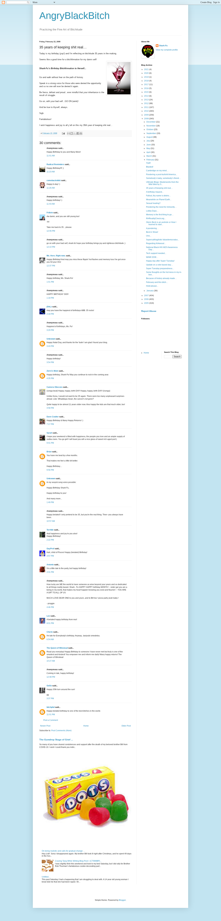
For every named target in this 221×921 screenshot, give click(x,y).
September (151, 133)
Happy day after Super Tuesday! (160, 261)
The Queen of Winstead (57, 648)
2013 (146, 100)
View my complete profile (167, 50)
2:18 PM (50, 314)
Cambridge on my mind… (157, 170)
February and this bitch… (157, 282)
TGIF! (148, 163)
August (149, 137)
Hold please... (152, 286)
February (150, 160)
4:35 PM (50, 378)
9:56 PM (50, 470)
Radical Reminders (55, 164)
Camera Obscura (54, 387)
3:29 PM (50, 330)
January (150, 291)
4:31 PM (50, 572)
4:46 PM (50, 607)
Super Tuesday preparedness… (160, 268)
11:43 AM (51, 204)
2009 (146, 115)
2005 (146, 303)
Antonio (50, 565)
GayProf (50, 548)
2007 (146, 295)
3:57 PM (50, 556)
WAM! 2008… (152, 257)
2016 (146, 88)
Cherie (50, 632)
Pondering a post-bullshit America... (161, 174)
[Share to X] (74, 133)
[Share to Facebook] (77, 133)
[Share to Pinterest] (81, 133)
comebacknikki (54, 180)
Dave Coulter (53, 417)
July (148, 141)
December (151, 122)
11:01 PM (51, 714)
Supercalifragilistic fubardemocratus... (162, 240)
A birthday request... (154, 192)
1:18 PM (50, 298)
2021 (146, 69)
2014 (146, 96)
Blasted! (149, 167)
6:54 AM (50, 639)
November (151, 126)
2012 (146, 103)
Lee (48, 616)
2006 (146, 299)
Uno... (148, 236)
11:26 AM (51, 188)
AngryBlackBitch (74, 15)
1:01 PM (50, 282)
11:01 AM (51, 156)
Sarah (49, 433)
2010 (146, 111)
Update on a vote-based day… (159, 265)
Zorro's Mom (52, 371)
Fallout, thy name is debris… (158, 196)
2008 (146, 118)
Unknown (51, 339)
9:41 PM (50, 443)
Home (86, 726)
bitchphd (51, 707)
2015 (146, 92)
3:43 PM (50, 346)
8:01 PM (50, 623)
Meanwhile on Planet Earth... (158, 199)
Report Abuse (148, 311)
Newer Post (45, 726)
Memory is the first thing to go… (160, 214)
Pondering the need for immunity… (161, 207)
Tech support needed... (156, 253)
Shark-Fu (163, 46)
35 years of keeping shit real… (159, 188)
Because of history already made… (161, 278)
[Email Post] (63, 133)
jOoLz (49, 307)
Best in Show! (152, 232)
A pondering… (152, 228)
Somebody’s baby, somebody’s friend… (163, 178)
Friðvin (50, 213)
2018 (146, 81)
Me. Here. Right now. (56, 256)
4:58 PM (50, 408)
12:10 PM (51, 247)
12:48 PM (51, 677)
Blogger (122, 900)
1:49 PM (50, 502)
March (149, 156)
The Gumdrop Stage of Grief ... (56, 739)
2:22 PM (50, 540)
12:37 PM (51, 266)
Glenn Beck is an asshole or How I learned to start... (161, 223)
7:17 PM (50, 424)
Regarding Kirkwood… (156, 243)
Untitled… (46, 877)
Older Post (126, 726)
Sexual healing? (153, 203)
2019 (146, 77)
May (148, 148)
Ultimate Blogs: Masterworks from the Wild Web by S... (162, 183)
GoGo (49, 686)
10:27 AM (51, 661)
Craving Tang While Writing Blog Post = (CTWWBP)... (78, 861)
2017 (146, 84)
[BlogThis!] (71, 133)
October (150, 129)
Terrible (50, 530)
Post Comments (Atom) (61, 730)
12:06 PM (51, 231)
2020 (146, 73)
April (148, 152)
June (148, 145)
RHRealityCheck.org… (156, 218)
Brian (49, 452)
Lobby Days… (152, 211)
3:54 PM (50, 362)
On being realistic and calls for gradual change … (63, 851)
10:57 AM (51, 521)
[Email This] (68, 133)
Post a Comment (50, 720)
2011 (146, 107)
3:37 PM (50, 698)
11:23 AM (51, 172)
